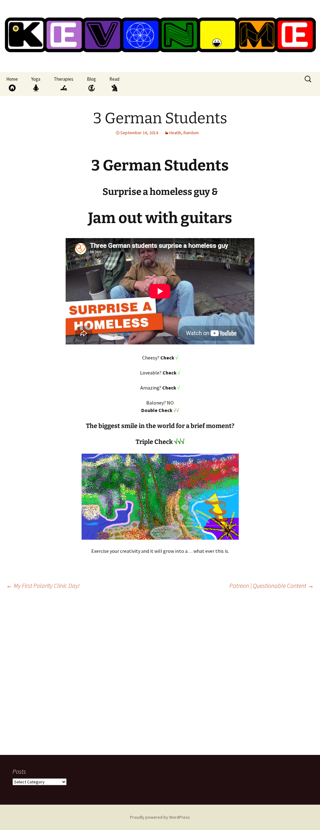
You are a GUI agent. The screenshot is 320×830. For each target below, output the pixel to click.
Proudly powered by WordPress (160, 817)
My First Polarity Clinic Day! (43, 585)
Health (175, 132)
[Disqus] (160, 675)
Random (191, 132)
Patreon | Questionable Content (271, 585)
